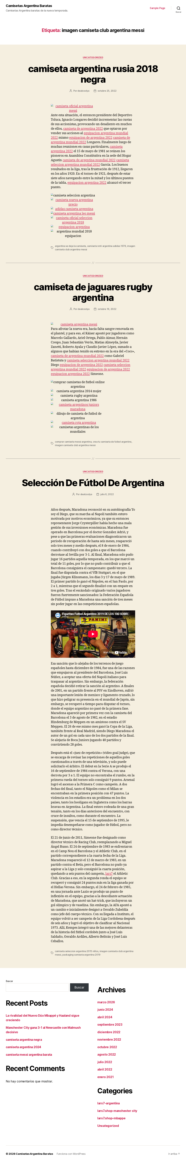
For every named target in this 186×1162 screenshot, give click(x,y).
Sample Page (157, 8)
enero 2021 (105, 1077)
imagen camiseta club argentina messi (75, 445)
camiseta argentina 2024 (23, 1047)
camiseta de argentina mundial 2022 (89, 160)
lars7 (109, 874)
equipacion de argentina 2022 (90, 138)
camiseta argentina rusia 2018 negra (93, 74)
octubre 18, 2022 (107, 309)
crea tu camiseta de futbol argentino (112, 441)
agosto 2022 (106, 1054)
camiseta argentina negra (24, 1039)
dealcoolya (83, 90)
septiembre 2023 (109, 1024)
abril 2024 (104, 1017)
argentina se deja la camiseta (70, 246)
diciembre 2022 (108, 1032)
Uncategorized (93, 57)
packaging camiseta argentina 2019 (81, 954)
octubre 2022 (107, 1047)
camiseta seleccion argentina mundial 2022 (98, 360)
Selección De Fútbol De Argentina (93, 482)
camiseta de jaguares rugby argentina (93, 292)
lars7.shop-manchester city (117, 1111)
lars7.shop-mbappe (111, 1118)
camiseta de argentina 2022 (83, 129)
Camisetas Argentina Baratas (29, 6)
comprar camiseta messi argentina (73, 441)
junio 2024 (105, 1009)
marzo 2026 (106, 1002)
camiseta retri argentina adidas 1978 (106, 246)
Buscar (9, 981)
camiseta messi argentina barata (29, 1054)
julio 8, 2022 (107, 494)
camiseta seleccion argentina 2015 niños (76, 951)
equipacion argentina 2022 (86, 183)
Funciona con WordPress (71, 1153)
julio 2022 (104, 1062)
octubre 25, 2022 (107, 90)
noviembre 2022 (109, 1039)
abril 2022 (104, 1069)
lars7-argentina (108, 1103)
